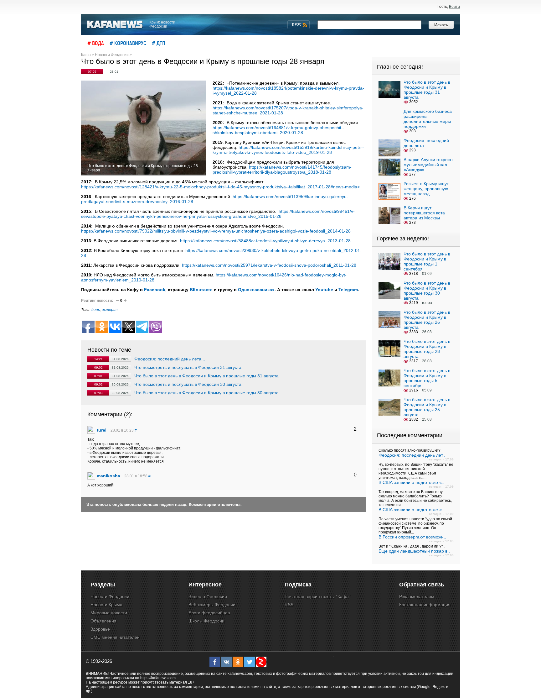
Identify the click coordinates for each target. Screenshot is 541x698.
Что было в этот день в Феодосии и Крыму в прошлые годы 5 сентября (427, 378)
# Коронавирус (128, 42)
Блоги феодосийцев (209, 612)
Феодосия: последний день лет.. (412, 455)
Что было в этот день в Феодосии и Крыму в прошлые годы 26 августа (427, 320)
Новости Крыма (106, 604)
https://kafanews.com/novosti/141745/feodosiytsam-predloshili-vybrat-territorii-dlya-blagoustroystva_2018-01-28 (282, 170)
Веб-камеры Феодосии (211, 604)
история (109, 309)
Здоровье (100, 629)
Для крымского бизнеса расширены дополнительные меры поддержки (428, 119)
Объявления (103, 620)
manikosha (108, 475)
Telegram (348, 289)
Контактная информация (425, 604)
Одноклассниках (256, 289)
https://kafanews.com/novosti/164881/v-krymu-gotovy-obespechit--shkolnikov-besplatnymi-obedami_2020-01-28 (278, 130)
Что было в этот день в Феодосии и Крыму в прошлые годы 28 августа (427, 349)
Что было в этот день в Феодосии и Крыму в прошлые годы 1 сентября (427, 261)
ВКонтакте (201, 289)
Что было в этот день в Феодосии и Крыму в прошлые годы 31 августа (206, 375)
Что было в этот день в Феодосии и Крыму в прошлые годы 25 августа (427, 407)
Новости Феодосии (109, 596)
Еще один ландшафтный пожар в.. (414, 551)
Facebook (154, 289)
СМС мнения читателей (115, 637)
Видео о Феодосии (207, 596)
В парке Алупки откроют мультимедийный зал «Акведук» (428, 164)
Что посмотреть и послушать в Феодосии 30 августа (187, 384)
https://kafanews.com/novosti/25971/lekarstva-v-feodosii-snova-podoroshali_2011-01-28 (269, 265)
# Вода (95, 42)
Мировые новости (108, 612)
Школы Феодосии (206, 620)
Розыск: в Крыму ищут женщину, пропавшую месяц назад (426, 188)
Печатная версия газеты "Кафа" (317, 596)
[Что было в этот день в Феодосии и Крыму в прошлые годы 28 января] (143, 128)
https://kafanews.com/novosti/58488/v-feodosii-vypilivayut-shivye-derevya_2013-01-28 (265, 240)
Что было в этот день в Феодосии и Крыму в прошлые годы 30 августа (206, 392)
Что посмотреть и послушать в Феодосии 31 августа (187, 367)
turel (101, 430)
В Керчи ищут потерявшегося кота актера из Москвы (424, 212)
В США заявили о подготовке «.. (411, 482)
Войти (454, 6)
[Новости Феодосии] (115, 24)
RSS (289, 604)
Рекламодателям (416, 596)
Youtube (324, 289)
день (95, 309)
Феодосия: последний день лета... (169, 358)
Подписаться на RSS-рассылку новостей (298, 24)
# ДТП (158, 42)
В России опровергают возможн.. (412, 536)
